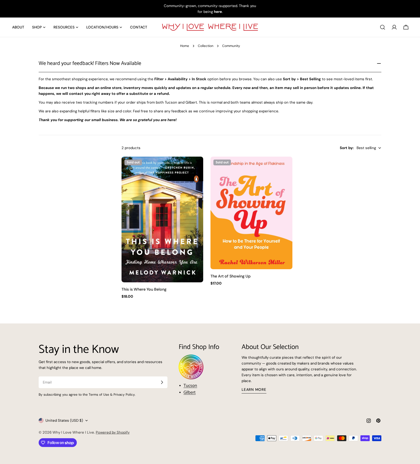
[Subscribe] (162, 382)
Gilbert (190, 392)
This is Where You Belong (144, 289)
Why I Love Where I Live (73, 432)
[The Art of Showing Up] (251, 213)
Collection (205, 46)
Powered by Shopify (113, 432)
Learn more (254, 389)
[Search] (382, 27)
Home (184, 46)
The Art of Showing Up (230, 276)
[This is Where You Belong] (162, 219)
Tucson (190, 385)
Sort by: (347, 147)
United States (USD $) (64, 420)
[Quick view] (196, 167)
